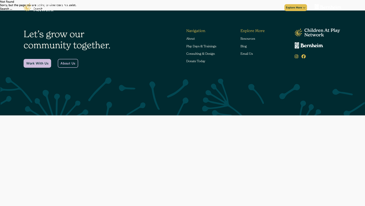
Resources (247, 38)
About (195, 7)
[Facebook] (304, 56)
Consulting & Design (246, 7)
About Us (67, 63)
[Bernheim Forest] (326, 7)
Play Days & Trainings (216, 7)
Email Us (246, 54)
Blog (243, 46)
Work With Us (37, 63)
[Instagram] (296, 56)
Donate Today (271, 7)
